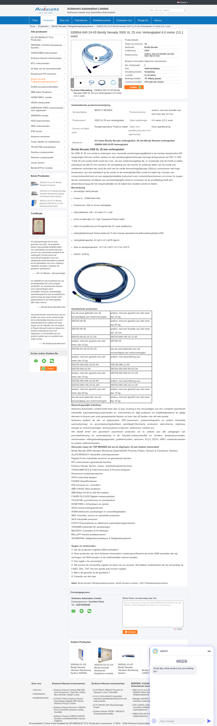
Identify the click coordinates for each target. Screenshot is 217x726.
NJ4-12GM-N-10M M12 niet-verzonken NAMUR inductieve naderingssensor (146, 707)
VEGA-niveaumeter (40, 102)
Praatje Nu (143, 20)
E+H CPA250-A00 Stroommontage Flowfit (108, 706)
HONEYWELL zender (41, 97)
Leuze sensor (37, 162)
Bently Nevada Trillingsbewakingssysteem (73, 26)
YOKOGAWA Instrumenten (44, 53)
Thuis (35, 20)
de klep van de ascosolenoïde (46, 68)
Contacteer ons (124, 20)
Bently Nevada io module (127, 583)
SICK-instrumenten (40, 120)
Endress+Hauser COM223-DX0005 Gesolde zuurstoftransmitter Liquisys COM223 (69, 718)
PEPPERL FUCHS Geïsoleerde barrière (46, 46)
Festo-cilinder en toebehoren (45, 141)
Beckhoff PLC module (42, 168)
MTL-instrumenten (40, 63)
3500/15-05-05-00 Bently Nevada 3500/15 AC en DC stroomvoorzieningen (51, 203)
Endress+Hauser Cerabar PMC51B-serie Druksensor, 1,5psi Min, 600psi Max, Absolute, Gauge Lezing (69, 692)
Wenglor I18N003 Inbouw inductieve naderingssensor (145, 700)
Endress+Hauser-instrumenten (46, 58)
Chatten (134, 87)
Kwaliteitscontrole (102, 20)
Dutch (183, 2)
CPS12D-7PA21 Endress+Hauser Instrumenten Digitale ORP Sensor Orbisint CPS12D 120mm (69, 701)
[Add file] (154, 720)
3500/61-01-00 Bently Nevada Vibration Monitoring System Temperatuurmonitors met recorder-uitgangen (128, 673)
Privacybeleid (35, 723)
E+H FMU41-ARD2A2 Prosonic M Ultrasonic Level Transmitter (108, 691)
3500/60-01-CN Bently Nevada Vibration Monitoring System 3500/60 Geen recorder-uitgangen (81, 671)
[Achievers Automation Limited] (46, 10)
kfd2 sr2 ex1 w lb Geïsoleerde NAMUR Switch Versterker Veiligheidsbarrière (146, 692)
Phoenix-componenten (42, 157)
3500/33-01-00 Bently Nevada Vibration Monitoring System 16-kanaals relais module (53, 194)
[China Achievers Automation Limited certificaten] (38, 226)
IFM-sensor (36, 131)
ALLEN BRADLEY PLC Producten (42, 38)
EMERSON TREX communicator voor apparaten (47, 109)
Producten (49, 20)
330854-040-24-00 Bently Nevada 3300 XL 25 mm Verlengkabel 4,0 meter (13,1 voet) (98, 93)
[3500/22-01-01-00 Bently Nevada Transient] (34, 183)
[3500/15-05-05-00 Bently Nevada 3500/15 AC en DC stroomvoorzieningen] (34, 203)
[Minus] (209, 651)
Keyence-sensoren (40, 136)
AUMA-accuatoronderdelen (44, 87)
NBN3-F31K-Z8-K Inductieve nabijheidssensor (145, 715)
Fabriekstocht (39, 694)
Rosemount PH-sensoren (43, 74)
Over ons (64, 20)
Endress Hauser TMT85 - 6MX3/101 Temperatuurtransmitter (109, 712)
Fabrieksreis (81, 20)
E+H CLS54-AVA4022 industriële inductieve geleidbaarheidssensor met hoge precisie (110, 698)
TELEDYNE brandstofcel (43, 147)
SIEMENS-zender (39, 115)
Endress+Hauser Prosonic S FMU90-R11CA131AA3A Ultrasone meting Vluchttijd (70, 709)
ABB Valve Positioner (41, 92)
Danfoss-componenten (42, 152)
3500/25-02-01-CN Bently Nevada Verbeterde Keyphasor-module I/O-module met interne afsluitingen (103, 671)
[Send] (209, 720)
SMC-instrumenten (40, 126)
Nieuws (158, 20)
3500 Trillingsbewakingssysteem (153, 583)
